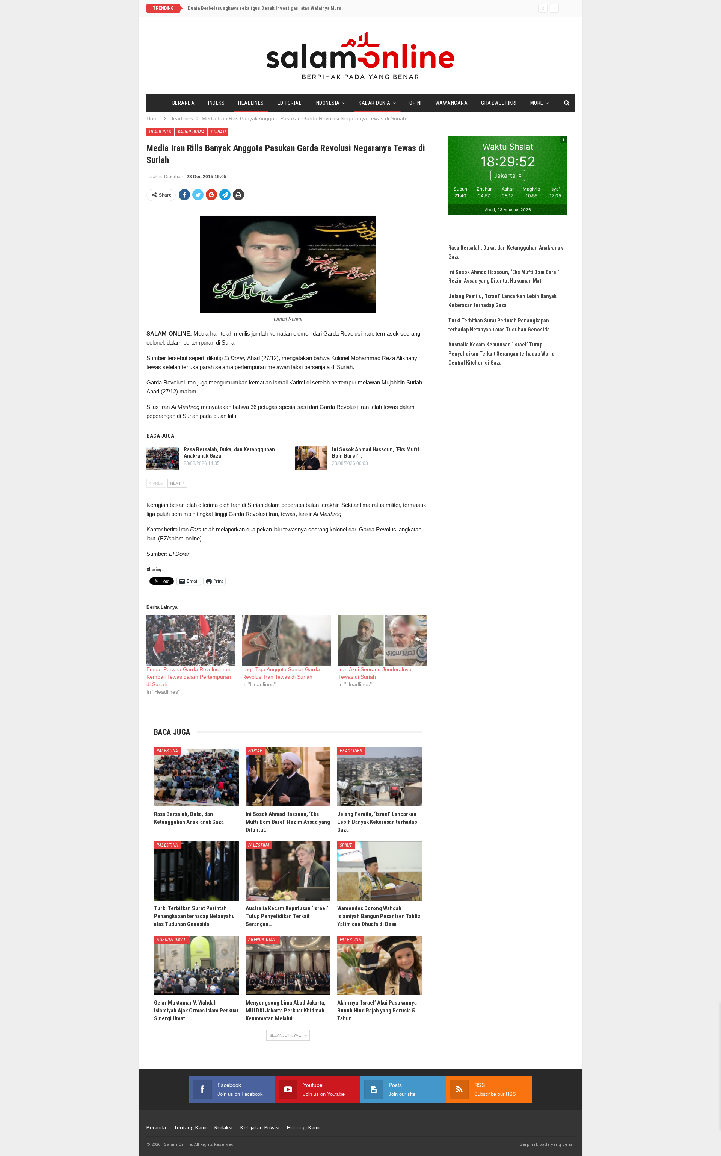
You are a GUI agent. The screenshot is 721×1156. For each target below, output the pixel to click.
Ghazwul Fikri (499, 103)
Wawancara (451, 103)
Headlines (251, 103)
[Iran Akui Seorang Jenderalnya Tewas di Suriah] (382, 640)
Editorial (290, 103)
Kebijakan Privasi (259, 1127)
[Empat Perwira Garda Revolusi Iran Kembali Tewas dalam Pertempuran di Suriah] (190, 640)
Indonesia (327, 103)
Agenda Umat (171, 939)
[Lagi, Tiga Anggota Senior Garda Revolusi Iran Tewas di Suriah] (286, 640)
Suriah (218, 132)
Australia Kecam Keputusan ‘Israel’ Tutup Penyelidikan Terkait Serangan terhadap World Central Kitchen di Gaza (501, 354)
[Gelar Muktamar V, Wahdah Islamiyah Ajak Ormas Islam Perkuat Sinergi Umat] (196, 965)
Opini (415, 103)
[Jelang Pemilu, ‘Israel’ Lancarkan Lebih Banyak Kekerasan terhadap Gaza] (379, 776)
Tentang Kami (190, 1127)
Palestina (167, 751)
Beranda (183, 103)
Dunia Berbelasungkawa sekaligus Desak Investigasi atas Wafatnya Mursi (265, 8)
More (536, 103)
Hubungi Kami (303, 1127)
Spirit (346, 845)
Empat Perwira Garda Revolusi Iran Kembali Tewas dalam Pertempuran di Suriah (188, 676)
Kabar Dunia (375, 103)
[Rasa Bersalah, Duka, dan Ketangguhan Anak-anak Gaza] (162, 458)
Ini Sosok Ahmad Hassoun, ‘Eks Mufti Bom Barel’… (375, 452)
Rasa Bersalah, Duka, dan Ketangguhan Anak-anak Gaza (229, 452)
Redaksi (223, 1127)
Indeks (216, 103)
